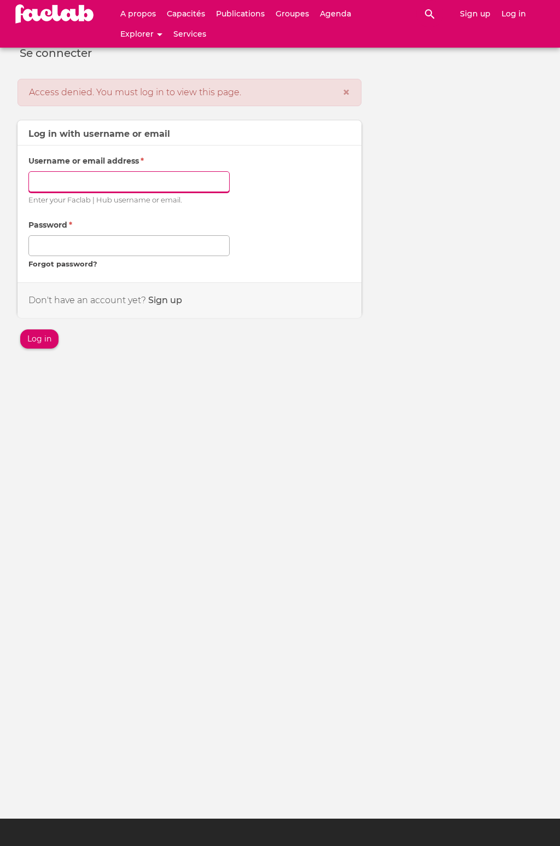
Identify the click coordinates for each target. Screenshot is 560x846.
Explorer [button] (138, 34)
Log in (513, 14)
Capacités (186, 14)
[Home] (54, 13)
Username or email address (86, 161)
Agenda (335, 14)
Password (50, 225)
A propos (138, 14)
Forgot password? (62, 264)
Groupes (292, 14)
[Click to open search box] (430, 13)
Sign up (475, 14)
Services (189, 34)
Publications (240, 14)
